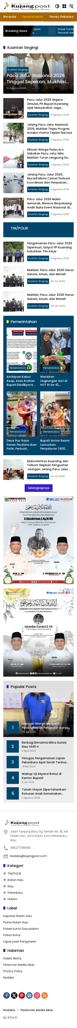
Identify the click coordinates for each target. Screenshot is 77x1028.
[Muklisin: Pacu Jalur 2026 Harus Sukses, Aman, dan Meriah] (13, 276)
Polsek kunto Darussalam (21, 929)
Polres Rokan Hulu (15, 922)
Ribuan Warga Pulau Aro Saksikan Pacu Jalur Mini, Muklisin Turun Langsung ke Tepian (47, 155)
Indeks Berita (12, 958)
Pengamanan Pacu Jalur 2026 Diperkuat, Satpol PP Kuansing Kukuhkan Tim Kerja (49, 247)
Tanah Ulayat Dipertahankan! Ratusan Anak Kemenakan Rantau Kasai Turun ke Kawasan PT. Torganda (46, 792)
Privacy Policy (13, 971)
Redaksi (8, 977)
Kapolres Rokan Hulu (17, 916)
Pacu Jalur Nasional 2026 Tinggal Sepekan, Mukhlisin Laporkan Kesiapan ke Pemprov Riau (38, 79)
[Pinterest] (21, 995)
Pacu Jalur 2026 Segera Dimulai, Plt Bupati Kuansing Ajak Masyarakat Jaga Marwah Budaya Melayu (47, 106)
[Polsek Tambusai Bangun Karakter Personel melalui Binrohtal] (34, 31)
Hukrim (12, 899)
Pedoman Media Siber (18, 965)
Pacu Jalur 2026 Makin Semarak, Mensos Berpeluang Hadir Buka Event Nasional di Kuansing (49, 205)
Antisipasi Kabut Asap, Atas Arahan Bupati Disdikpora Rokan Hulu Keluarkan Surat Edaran (21, 381)
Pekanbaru (15, 893)
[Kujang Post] (27, 6)
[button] (57, 6)
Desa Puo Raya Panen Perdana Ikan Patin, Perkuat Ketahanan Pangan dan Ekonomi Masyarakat (22, 445)
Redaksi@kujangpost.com (28, 856)
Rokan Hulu (15, 880)
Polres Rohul (11, 935)
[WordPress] (29, 995)
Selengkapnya (38, 488)
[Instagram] (37, 995)
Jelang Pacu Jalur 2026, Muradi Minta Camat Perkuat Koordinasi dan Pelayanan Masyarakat (48, 180)
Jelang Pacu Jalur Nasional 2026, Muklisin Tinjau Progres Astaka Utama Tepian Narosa (49, 129)
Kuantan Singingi (18, 69)
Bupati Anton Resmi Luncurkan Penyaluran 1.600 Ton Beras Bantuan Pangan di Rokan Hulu (54, 445)
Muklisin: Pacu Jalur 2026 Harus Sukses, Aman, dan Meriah (50, 272)
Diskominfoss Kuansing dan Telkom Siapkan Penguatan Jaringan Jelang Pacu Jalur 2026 (47, 467)
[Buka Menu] (64, 6)
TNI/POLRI (14, 873)
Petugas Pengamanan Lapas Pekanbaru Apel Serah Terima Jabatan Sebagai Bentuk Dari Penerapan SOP (44, 760)
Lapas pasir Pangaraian (19, 941)
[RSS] (44, 995)
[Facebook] (6, 995)
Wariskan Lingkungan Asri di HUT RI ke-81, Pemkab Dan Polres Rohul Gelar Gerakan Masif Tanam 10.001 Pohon (55, 381)
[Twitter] (14, 995)
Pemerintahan (18, 368)
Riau (11, 886)
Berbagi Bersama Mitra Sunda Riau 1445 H (44, 745)
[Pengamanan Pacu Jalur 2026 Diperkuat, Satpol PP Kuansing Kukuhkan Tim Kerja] (13, 252)
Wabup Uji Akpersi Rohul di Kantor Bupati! (41, 776)
